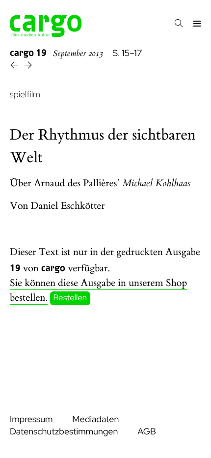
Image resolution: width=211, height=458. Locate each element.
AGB (146, 431)
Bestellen (70, 298)
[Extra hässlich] (28, 66)
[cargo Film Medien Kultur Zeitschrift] (46, 34)
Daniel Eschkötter (68, 206)
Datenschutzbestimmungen (64, 431)
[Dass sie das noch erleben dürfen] (15, 66)
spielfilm (25, 94)
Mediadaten (95, 419)
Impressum (31, 419)
